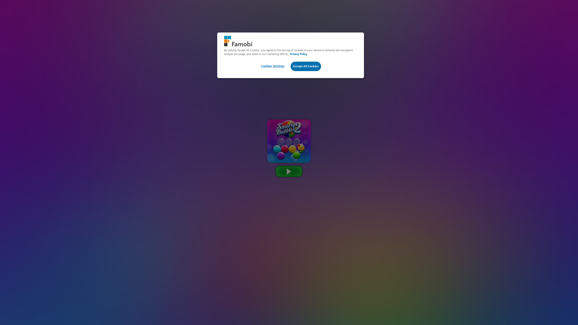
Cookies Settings (272, 66)
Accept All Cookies (306, 66)
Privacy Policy (298, 54)
